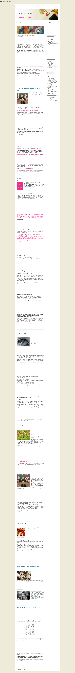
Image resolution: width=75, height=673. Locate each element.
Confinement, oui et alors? (50, 36)
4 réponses (18, 180)
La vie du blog (49, 61)
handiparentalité (19, 561)
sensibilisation (37, 581)
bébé (54, 80)
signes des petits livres (27, 148)
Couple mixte (49, 57)
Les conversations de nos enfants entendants (27, 425)
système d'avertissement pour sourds (52, 99)
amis (17, 581)
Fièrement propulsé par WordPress (21, 669)
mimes (57, 93)
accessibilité (50, 78)
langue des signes (28, 581)
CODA (48, 81)
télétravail (54, 100)
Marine (48, 42)
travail (48, 100)
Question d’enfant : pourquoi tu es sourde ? (26, 470)
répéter (34, 171)
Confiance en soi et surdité (50, 25)
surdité (49, 98)
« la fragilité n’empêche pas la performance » (30, 186)
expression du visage (26, 464)
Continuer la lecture (37, 578)
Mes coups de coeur (50, 63)
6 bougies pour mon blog (22, 523)
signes (52, 96)
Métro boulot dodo (27, 326)
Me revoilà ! (48, 27)
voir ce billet (34, 50)
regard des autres (54, 95)
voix (35, 171)
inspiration (22, 561)
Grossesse (48, 58)
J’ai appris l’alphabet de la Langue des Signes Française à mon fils (29, 608)
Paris (57, 95)
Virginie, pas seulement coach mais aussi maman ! (28, 587)
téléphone (51, 100)
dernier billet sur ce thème (34, 92)
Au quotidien (26, 419)
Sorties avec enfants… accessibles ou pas (52, 66)
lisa (56, 91)
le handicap (55, 91)
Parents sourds (26, 561)
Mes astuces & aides (50, 62)
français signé (49, 87)
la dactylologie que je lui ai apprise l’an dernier (29, 125)
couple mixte (50, 84)
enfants (56, 85)
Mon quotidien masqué (50, 34)
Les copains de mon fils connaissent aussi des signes (28, 566)
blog (52, 80)
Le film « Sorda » (49, 24)
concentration (18, 420)
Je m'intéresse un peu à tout (51, 59)
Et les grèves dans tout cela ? (23, 22)
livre (48, 92)
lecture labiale (26, 171)
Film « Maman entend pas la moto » (52, 26)
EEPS (18, 171)
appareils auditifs (49, 79)
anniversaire (19, 581)
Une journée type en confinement (51, 35)
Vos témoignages (49, 67)
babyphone (49, 80)
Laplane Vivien (49, 43)
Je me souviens (49, 60)
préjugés (24, 420)
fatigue (21, 420)
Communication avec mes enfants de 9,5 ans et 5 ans (28, 88)
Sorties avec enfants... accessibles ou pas (33, 580)
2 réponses (18, 90)
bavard (38, 463)
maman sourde (31, 171)
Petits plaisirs (49, 65)
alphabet (38, 659)
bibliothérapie (31, 402)
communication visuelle (51, 83)
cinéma (56, 80)
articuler (38, 170)
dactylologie (41, 659)
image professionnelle (37, 326)
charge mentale (40, 419)
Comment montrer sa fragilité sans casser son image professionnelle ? (30, 177)
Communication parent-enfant (29, 170)
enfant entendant (21, 464)
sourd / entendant (51, 97)
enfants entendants (22, 171)
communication (53, 81)
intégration (41, 326)
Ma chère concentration (22, 333)
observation (34, 464)
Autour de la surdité (31, 419)
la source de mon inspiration (37, 537)
